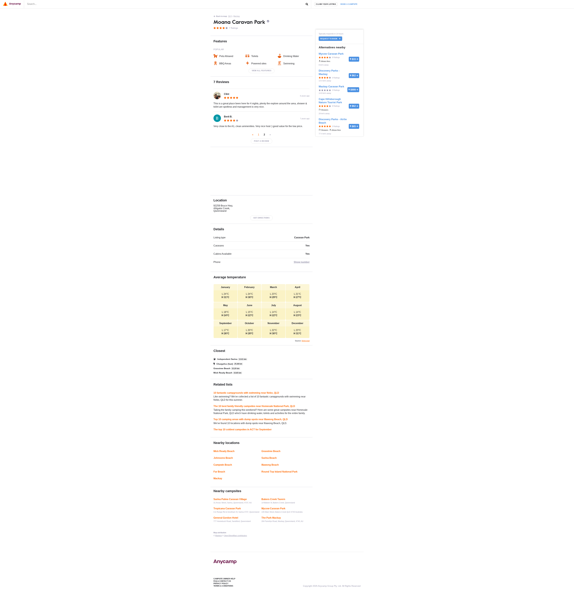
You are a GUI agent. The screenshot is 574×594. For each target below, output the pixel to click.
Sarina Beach (269, 458)
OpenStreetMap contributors (235, 536)
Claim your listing (326, 4)
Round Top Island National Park (279, 471)
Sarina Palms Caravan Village (230, 499)
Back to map (221, 16)
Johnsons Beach (223, 458)
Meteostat (306, 341)
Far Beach (219, 471)
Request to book (329, 39)
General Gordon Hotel (225, 517)
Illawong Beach (270, 465)
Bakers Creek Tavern (273, 499)
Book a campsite (349, 4)
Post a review (261, 141)
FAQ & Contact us (222, 581)
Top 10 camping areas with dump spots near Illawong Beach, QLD (250, 419)
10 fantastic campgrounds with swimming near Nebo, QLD (246, 393)
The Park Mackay (271, 517)
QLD (230, 16)
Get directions (261, 218)
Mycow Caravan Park (273, 508)
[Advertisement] (261, 171)
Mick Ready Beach (224, 451)
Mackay (236, 16)
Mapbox (218, 536)
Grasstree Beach (270, 451)
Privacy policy (220, 583)
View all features (261, 71)
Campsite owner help (224, 579)
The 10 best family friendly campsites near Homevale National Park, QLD (254, 406)
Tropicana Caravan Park (227, 508)
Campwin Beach (222, 465)
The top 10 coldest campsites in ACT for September (242, 429)
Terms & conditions (223, 586)
